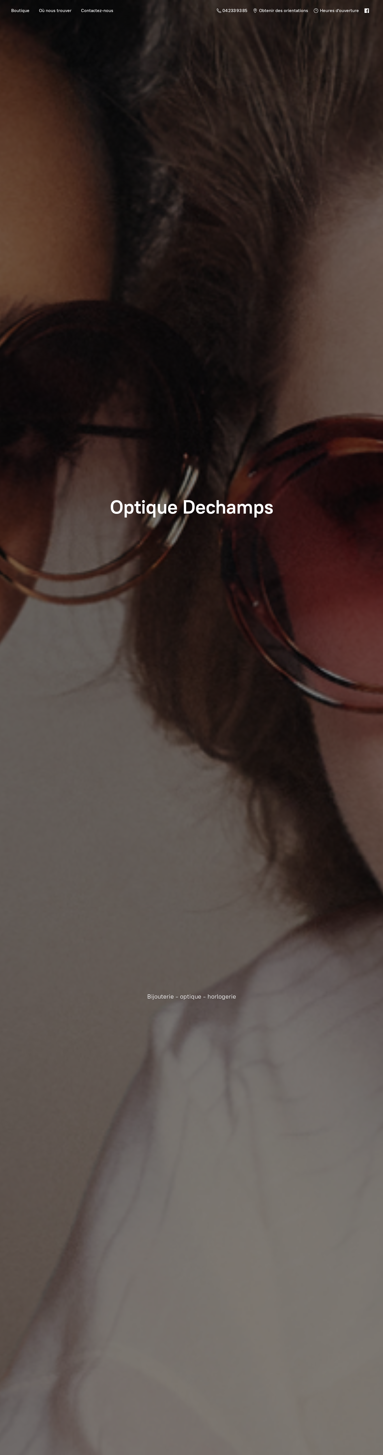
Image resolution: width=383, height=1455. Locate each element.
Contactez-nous (97, 10)
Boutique (20, 10)
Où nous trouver (55, 10)
